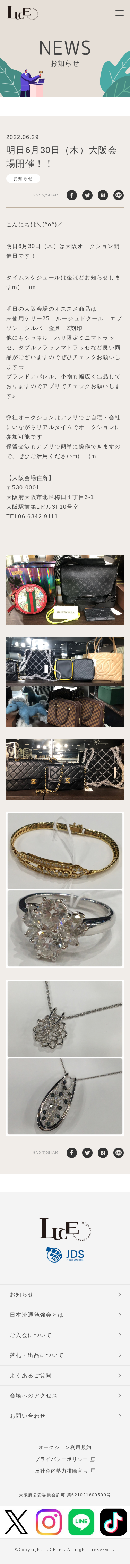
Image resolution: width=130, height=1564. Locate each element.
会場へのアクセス (34, 1395)
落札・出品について (37, 1355)
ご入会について (31, 1335)
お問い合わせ (28, 1416)
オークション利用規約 (65, 1447)
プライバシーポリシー (61, 1459)
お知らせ (23, 178)
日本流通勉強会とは (37, 1315)
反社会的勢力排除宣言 (61, 1471)
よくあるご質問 (31, 1375)
